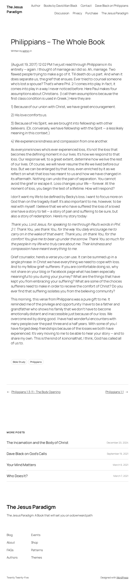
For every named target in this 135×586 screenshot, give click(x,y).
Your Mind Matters (21, 465)
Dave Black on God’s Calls (27, 454)
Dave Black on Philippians (111, 6)
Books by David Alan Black (60, 6)
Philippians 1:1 (114, 392)
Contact (86, 6)
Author (35, 6)
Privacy (77, 13)
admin (25, 50)
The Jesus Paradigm (15, 9)
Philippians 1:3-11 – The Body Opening (35, 392)
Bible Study (19, 362)
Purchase (91, 13)
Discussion (61, 13)
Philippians (36, 362)
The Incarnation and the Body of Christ (37, 443)
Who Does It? (17, 476)
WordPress (122, 577)
